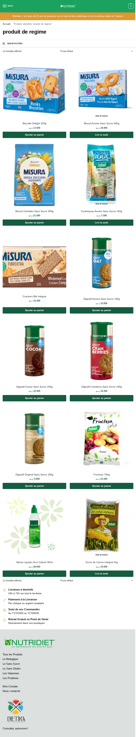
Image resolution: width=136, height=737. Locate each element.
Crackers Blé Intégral (34, 296)
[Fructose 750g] (101, 438)
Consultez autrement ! (15, 728)
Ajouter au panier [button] (34, 134)
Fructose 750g (102, 474)
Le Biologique (10, 659)
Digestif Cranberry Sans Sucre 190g (101, 386)
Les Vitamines (11, 673)
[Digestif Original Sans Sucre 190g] (34, 438)
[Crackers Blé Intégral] (34, 261)
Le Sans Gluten (12, 668)
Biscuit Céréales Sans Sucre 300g (34, 211)
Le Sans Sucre (11, 663)
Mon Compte (10, 686)
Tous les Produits (12, 654)
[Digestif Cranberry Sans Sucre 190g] (101, 350)
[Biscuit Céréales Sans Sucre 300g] (34, 175)
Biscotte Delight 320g (34, 123)
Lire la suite (101, 134)
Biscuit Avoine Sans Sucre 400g (101, 123)
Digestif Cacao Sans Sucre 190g (34, 386)
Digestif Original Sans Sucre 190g (34, 474)
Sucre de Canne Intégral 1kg (102, 562)
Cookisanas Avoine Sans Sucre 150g (101, 211)
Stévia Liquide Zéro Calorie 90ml (34, 562)
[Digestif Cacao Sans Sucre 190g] (34, 350)
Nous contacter (11, 691)
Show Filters (14, 43)
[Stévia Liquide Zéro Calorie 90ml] (34, 526)
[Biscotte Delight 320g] (34, 87)
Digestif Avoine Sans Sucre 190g (101, 299)
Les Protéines (11, 678)
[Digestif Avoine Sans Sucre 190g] (101, 262)
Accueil (6, 24)
